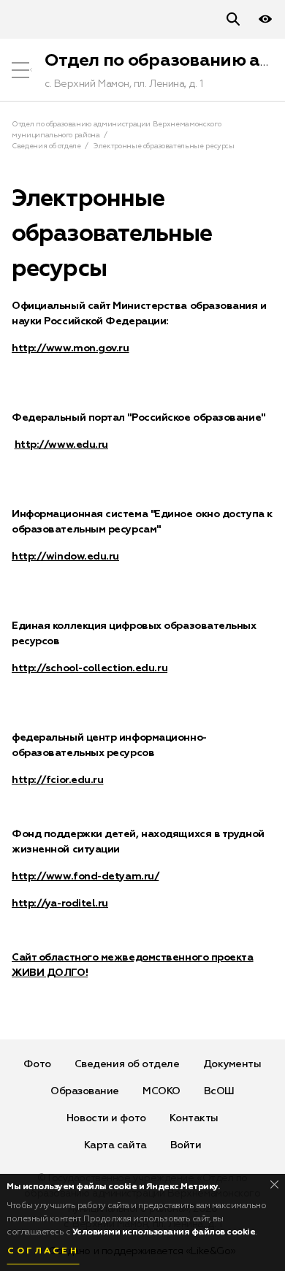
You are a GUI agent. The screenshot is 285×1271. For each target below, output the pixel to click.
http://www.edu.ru (61, 445)
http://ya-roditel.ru (60, 903)
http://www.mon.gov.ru (70, 348)
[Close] (274, 1184)
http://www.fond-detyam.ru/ (85, 876)
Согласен (43, 1251)
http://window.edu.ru (65, 556)
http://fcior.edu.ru (57, 780)
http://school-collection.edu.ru (89, 668)
